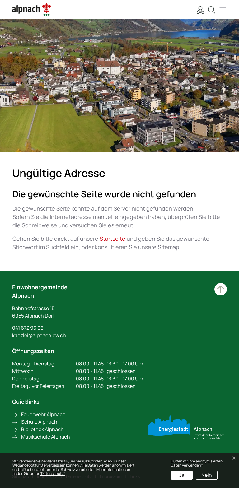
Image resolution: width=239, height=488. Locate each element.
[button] (221, 9)
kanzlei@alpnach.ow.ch (39, 335)
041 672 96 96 (28, 327)
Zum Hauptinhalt (220, 289)
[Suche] (210, 9)
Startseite (112, 238)
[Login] (198, 9)
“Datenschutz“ (52, 473)
